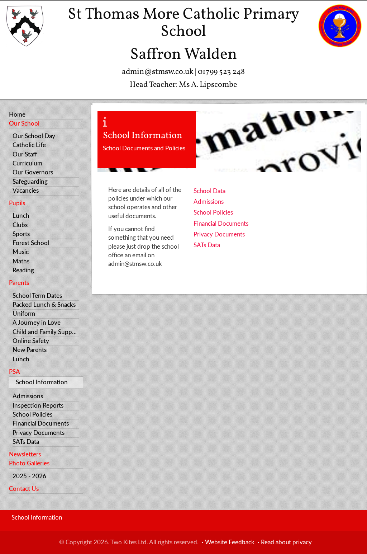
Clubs (20, 225)
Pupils (17, 203)
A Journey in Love (37, 323)
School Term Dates (37, 296)
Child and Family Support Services (46, 332)
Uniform (24, 314)
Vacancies (26, 191)
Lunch (21, 216)
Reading (23, 270)
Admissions (28, 396)
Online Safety (31, 341)
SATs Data (26, 442)
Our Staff (25, 154)
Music (21, 252)
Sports (21, 234)
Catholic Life (29, 145)
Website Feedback (229, 542)
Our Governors (33, 172)
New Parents (30, 350)
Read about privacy (286, 542)
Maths (21, 261)
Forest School (31, 243)
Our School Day (34, 136)
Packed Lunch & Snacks (44, 305)
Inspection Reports (38, 406)
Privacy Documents (39, 433)
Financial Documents (41, 424)
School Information (42, 382)
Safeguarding (30, 182)
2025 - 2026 (29, 476)
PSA (14, 372)
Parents (19, 283)
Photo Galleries (29, 463)
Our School (24, 124)
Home (17, 115)
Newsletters (25, 454)
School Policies (32, 415)
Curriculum (27, 163)
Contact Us (24, 489)
